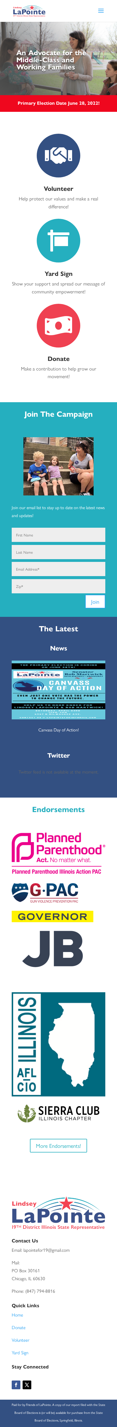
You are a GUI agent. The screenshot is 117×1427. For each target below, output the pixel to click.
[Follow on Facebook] (16, 1385)
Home (17, 1314)
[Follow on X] (27, 1385)
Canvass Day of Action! (58, 729)
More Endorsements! (58, 1145)
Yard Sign (20, 1352)
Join (95, 601)
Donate (19, 1327)
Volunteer (20, 1339)
